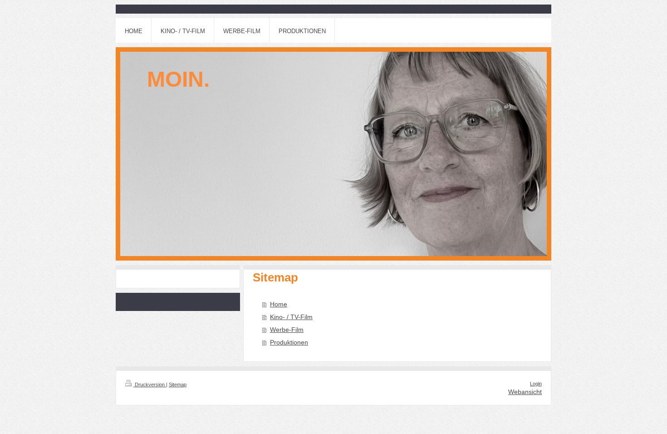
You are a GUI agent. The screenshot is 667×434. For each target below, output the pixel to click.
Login (536, 383)
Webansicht (525, 391)
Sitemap (177, 384)
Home (278, 304)
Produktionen (289, 342)
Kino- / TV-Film (291, 317)
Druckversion (149, 384)
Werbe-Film (287, 329)
